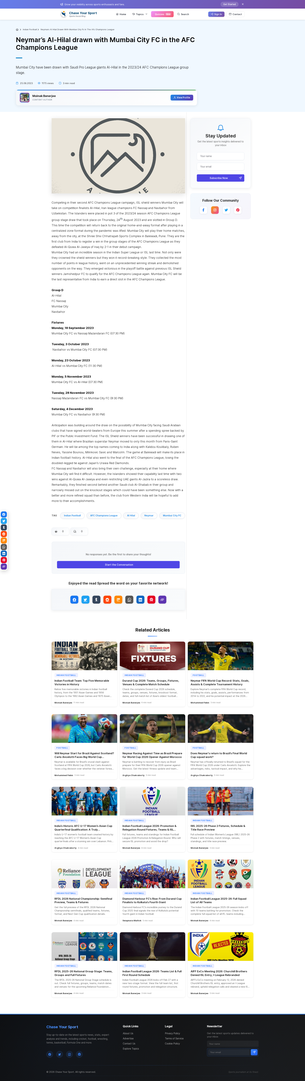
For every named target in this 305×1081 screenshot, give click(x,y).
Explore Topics (131, 1048)
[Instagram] (215, 210)
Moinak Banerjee (44, 96)
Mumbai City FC (172, 515)
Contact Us (129, 1043)
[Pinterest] (238, 210)
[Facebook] (203, 210)
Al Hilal (131, 515)
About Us (128, 1033)
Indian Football (30, 29)
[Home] (17, 29)
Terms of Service (174, 1038)
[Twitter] (226, 210)
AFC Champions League (104, 515)
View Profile (183, 97)
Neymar (148, 515)
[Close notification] (243, 4)
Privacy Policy (172, 1033)
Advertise (128, 1038)
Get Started (229, 4)
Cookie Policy (172, 1043)
